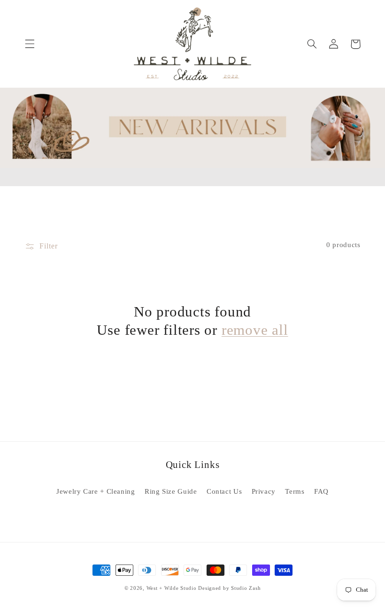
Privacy (264, 491)
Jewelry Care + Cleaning (95, 491)
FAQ (321, 491)
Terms (294, 491)
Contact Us (224, 491)
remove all (255, 330)
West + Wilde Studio (171, 588)
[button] (29, 44)
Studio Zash (246, 588)
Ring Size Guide (171, 491)
